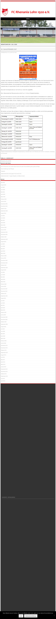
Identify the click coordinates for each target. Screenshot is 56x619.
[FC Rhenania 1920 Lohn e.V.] (28, 12)
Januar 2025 (3, 201)
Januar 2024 (3, 229)
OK (21, 616)
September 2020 (4, 324)
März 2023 (3, 253)
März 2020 (3, 338)
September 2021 (4, 295)
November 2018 (4, 371)
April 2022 (3, 279)
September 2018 (4, 376)
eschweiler (27, 151)
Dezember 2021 (4, 288)
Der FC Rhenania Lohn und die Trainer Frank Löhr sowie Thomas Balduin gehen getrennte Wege (20, 166)
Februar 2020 (3, 340)
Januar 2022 (3, 286)
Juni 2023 (3, 246)
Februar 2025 (3, 199)
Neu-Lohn (32, 151)
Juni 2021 (3, 303)
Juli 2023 (3, 244)
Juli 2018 (3, 378)
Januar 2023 (3, 258)
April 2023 (3, 251)
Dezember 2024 (4, 203)
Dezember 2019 (4, 345)
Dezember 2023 (4, 232)
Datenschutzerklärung (31, 616)
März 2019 (3, 364)
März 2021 (3, 310)
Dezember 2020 (4, 317)
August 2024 (3, 213)
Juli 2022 (3, 272)
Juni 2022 (3, 274)
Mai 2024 (3, 220)
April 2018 (3, 380)
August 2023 (3, 241)
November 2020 (4, 319)
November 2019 (4, 347)
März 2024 (3, 225)
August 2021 (3, 298)
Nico (16, 52)
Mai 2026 (3, 182)
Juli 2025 (3, 187)
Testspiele (3, 171)
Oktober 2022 (3, 265)
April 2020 (3, 336)
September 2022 (4, 267)
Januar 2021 (3, 314)
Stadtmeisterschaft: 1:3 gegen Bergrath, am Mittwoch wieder (13, 175)
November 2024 (4, 206)
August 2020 (3, 326)
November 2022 (4, 262)
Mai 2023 (3, 248)
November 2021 (4, 291)
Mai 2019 (3, 359)
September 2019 (4, 352)
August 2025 (3, 184)
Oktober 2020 (3, 321)
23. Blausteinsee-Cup (9, 49)
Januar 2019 (3, 366)
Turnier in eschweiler (45, 151)
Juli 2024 (3, 215)
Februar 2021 (3, 312)
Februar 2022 (3, 284)
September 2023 (4, 239)
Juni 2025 (3, 189)
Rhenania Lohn (37, 151)
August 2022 (3, 269)
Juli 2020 (3, 328)
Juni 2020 (3, 331)
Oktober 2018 (3, 373)
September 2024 (4, 210)
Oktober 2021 (3, 293)
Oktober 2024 (3, 208)
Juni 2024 (3, 218)
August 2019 (3, 355)
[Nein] (54, 615)
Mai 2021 (3, 305)
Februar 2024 (3, 227)
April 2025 (3, 194)
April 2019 (3, 362)
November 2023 (4, 234)
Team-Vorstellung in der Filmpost (7, 168)
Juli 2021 (3, 300)
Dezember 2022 (4, 260)
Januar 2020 (3, 343)
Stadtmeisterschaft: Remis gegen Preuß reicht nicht (11, 173)
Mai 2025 (3, 192)
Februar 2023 (3, 255)
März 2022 (3, 281)
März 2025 (3, 196)
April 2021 (3, 307)
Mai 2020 (3, 333)
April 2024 (3, 222)
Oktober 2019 (3, 350)
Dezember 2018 (4, 369)
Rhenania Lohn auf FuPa (6, 161)
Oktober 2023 (3, 236)
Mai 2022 (3, 277)
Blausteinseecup (8, 151)
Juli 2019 (3, 357)
